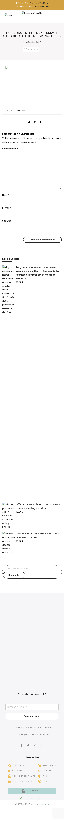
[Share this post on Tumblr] (41, 119)
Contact (47, 771)
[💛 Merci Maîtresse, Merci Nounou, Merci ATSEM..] (47, 666)
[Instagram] (35, 743)
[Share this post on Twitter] (29, 119)
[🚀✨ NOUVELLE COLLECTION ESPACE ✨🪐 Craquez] (47, 617)
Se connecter (34, 791)
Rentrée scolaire (42, 6)
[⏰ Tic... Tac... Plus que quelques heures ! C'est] (16, 642)
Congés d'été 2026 (39, 3)
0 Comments (31, 49)
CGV (45, 781)
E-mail (6, 208)
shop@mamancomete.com (34, 734)
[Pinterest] (42, 743)
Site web (6, 220)
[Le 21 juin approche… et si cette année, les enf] (16, 666)
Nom (5, 195)
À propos (16, 771)
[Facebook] (22, 743)
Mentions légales (22, 781)
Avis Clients (19, 765)
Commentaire (11, 148)
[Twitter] (28, 743)
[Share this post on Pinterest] (35, 119)
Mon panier (49, 765)
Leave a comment (16, 110)
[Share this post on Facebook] (23, 119)
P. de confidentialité (23, 776)
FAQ (44, 776)
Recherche (14, 575)
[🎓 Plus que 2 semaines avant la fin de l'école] (47, 642)
